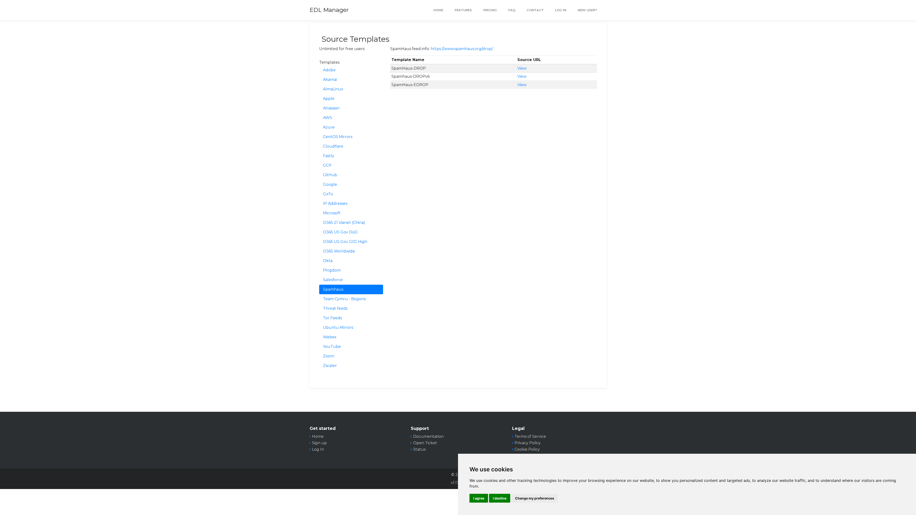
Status (419, 449)
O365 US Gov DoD (340, 232)
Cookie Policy (527, 449)
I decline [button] (499, 498)
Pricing (490, 10)
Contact (535, 10)
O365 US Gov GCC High (345, 241)
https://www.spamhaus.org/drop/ (462, 48)
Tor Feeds (332, 318)
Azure (329, 127)
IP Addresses (335, 203)
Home (438, 10)
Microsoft (332, 213)
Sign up (319, 443)
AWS (327, 117)
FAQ (511, 10)
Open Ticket (425, 443)
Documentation (428, 436)
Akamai (330, 79)
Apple (328, 98)
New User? (587, 10)
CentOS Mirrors (337, 136)
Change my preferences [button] (534, 498)
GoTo (328, 194)
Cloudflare (333, 146)
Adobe (329, 70)
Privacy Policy (528, 443)
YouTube (332, 346)
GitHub (330, 175)
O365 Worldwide (339, 251)
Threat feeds (335, 308)
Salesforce (333, 280)
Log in (560, 10)
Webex (330, 337)
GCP (327, 165)
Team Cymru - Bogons (344, 299)
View (521, 68)
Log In (318, 449)
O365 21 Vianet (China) (344, 222)
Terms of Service (530, 436)
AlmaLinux (333, 89)
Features (463, 10)
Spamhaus (333, 289)
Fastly (328, 156)
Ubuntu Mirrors (338, 327)
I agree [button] (478, 498)
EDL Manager (329, 9)
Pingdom (332, 270)
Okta (328, 260)
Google (330, 184)
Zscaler (330, 365)
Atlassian (331, 108)
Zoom (328, 356)
